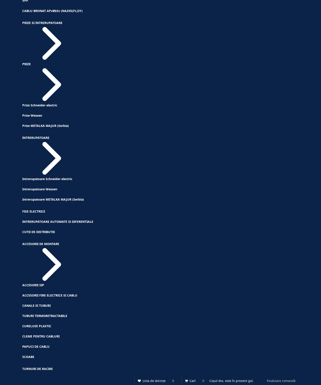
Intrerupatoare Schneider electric (47, 179)
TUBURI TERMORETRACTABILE (44, 316)
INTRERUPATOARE (35, 138)
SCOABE (28, 357)
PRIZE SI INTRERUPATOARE (42, 23)
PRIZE (26, 64)
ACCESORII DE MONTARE (40, 244)
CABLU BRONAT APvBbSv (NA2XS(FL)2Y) (52, 11)
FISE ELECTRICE (33, 211)
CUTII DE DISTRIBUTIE (38, 232)
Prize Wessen (32, 115)
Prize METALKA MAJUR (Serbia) (45, 126)
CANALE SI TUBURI (36, 305)
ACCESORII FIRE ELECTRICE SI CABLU (49, 295)
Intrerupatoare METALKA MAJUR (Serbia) (53, 199)
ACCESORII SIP (33, 285)
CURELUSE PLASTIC (36, 326)
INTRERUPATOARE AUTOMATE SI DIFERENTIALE (57, 222)
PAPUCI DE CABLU (36, 346)
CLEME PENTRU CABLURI (41, 336)
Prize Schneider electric (39, 105)
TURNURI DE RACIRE (37, 369)
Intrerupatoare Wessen (39, 189)
